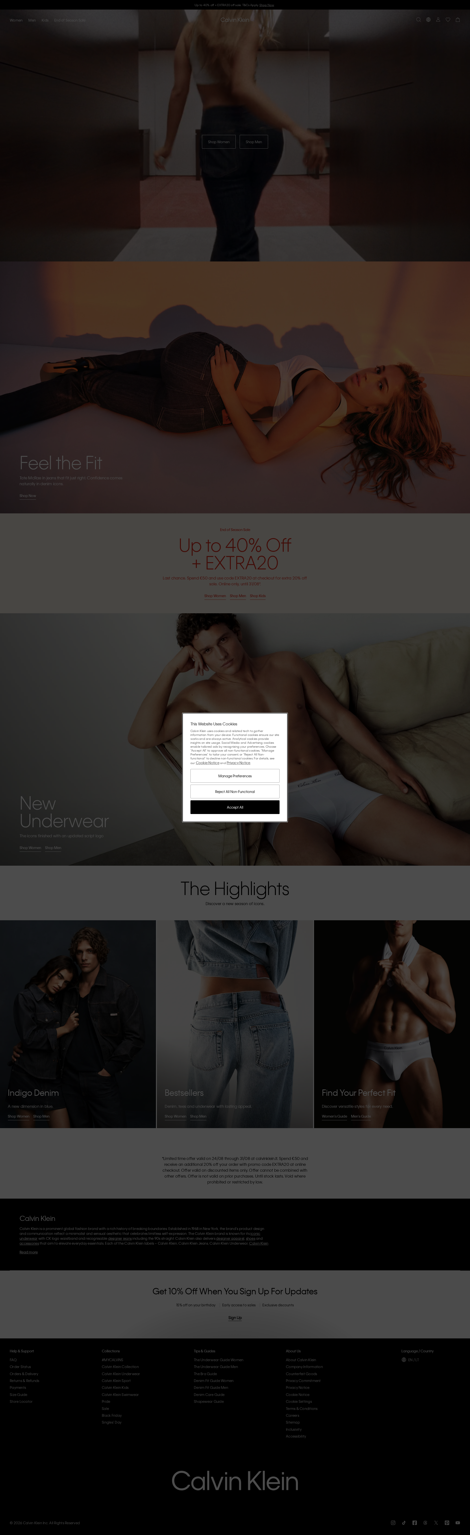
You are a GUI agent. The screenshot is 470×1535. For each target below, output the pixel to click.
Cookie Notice (207, 762)
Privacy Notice (238, 762)
